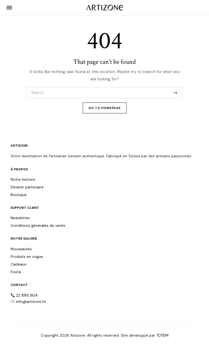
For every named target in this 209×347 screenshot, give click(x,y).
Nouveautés (21, 248)
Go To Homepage (104, 108)
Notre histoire (23, 179)
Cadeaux (18, 264)
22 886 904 (27, 295)
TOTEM (162, 335)
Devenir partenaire (27, 187)
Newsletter (20, 217)
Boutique (19, 194)
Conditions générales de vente (38, 225)
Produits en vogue (27, 256)
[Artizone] (104, 7)
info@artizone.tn (31, 301)
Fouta (16, 271)
